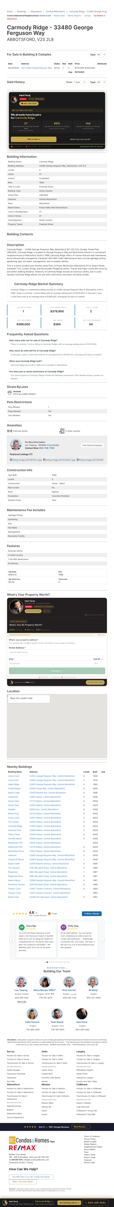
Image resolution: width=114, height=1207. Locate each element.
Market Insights (90, 1142)
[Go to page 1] (45, 962)
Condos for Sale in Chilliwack (88, 1092)
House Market (89, 1149)
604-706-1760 (46, 448)
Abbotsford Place (16, 851)
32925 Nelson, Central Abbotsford (45, 843)
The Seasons (14, 868)
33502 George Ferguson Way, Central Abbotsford (52, 776)
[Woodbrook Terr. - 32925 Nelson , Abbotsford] (102, 843)
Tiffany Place (14, 834)
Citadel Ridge (14, 788)
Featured (87, 1160)
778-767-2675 (45, 998)
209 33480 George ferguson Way (36, 68)
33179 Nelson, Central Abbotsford (45, 847)
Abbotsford (36, 11)
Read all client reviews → (57, 968)
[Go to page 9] (60, 962)
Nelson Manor (14, 880)
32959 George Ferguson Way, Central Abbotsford (52, 855)
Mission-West (47, 1103)
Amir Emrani (69, 990)
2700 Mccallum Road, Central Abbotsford (48, 868)
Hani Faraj (81, 1022)
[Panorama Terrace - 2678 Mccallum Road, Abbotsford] (102, 884)
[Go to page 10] (62, 962)
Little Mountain (83, 1107)
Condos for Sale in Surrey (18, 1059)
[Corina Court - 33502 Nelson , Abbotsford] (102, 817)
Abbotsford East (14, 1106)
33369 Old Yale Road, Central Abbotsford (48, 897)
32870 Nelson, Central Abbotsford (45, 851)
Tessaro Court (14, 888)
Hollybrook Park (15, 847)
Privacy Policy (90, 1139)
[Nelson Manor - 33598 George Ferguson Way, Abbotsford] (102, 880)
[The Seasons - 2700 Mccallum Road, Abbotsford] (102, 868)
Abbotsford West (14, 1113)
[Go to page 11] (64, 962)
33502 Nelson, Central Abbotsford (45, 817)
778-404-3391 (33, 1029)
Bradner (10, 1110)
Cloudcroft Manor (16, 859)
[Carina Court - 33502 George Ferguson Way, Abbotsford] (102, 776)
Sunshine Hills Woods (51, 1078)
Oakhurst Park (14, 830)
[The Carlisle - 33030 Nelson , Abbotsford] (102, 822)
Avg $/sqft (12, 572)
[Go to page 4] (51, 962)
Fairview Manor (15, 838)
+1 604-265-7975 (16, 1160)
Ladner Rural (47, 1070)
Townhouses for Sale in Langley (90, 1063)
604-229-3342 (34, 611)
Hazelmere (11, 1078)
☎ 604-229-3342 (29, 103)
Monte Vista (13, 897)
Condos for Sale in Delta (52, 1059)
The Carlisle (13, 822)
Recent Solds (89, 1163)
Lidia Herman (32, 1022)
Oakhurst (12, 855)
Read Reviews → (81, 1127)
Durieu (44, 1114)
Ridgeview (13, 872)
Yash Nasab (57, 1022)
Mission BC (46, 1107)
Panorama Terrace (16, 884)
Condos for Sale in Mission (53, 1092)
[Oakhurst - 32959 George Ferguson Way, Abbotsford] (102, 855)
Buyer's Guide (89, 1157)
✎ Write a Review (91, 914)
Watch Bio (21, 1001)
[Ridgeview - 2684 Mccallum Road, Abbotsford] (102, 872)
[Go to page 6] (55, 962)
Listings (87, 15)
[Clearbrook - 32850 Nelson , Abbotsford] (102, 797)
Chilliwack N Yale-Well (85, 1114)
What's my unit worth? (80, 139)
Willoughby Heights (84, 1070)
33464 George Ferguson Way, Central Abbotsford (52, 780)
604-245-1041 (22, 998)
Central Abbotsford (55, 11)
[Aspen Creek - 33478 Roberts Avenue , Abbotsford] (102, 863)
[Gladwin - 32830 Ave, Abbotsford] (102, 809)
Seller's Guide (89, 1155)
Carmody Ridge (15, 826)
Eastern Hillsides (83, 1103)
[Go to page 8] (59, 962)
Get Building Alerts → (69, 1203)
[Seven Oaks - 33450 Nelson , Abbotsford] (102, 805)
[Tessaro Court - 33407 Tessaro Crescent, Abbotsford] (102, 888)
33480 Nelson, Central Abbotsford (45, 826)
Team (86, 1152)
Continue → (57, 671)
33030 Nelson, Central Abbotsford (45, 822)
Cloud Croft (13, 780)
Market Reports (74, 15)
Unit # (98, 659)
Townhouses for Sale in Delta (54, 1063)
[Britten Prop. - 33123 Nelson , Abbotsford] (102, 813)
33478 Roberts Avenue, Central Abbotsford (49, 863)
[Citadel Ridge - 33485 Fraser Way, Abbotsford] (102, 788)
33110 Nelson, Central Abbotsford (44, 801)
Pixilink (22, 1163)
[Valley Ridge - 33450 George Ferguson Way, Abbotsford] (102, 784)
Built (60, 572)
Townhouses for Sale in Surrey (20, 1063)
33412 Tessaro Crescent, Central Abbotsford (49, 893)
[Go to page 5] (53, 962)
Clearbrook (13, 797)
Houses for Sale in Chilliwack (88, 1088)
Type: (93, 54)
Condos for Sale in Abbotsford (20, 1092)
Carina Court (13, 776)
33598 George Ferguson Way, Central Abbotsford (52, 880)
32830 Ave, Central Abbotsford (43, 809)
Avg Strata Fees (14, 579)
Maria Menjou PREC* (45, 990)
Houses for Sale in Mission (53, 1088)
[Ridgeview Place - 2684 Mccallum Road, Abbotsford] (102, 876)
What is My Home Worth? (23, 1182)
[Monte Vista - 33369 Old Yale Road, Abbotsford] (102, 897)
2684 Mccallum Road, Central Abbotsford (48, 872)
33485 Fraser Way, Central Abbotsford (47, 788)
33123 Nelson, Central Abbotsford (45, 813)
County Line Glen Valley (86, 1081)
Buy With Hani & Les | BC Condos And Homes (31, 1177)
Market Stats (59, 15)
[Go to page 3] (49, 962)
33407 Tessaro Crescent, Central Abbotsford (49, 888)
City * (11, 659)
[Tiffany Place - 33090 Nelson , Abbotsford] (102, 834)
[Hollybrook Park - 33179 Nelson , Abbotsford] (102, 847)
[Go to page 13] (68, 962)
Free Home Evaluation (92, 445)
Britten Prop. (13, 813)
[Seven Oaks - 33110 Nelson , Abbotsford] (102, 801)
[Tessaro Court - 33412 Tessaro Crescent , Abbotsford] (102, 893)
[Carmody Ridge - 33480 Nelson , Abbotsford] (102, 826)
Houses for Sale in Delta (52, 1055)
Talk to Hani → (33, 139)
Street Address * (17, 647)
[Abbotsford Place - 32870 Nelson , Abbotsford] (102, 851)
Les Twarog (21, 990)
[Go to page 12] (66, 962)
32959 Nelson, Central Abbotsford (45, 830)
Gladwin (11, 809)
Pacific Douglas (13, 1070)
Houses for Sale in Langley (88, 1055)
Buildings (21, 11)
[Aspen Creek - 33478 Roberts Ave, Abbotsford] (102, 792)
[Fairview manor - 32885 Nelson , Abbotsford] (102, 838)
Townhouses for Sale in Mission (55, 1096)
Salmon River (82, 1074)
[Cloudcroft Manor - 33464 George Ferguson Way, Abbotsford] (102, 859)
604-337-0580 (94, 998)
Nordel (45, 1081)
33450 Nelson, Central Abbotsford (45, 805)
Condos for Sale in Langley (88, 1059)
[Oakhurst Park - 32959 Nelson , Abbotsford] (102, 830)
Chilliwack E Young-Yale (86, 1110)
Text (47, 611)
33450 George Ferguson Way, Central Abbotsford (52, 784)
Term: (69, 82)
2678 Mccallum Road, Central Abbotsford (48, 884)
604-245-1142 (69, 998)
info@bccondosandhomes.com (36, 1160)
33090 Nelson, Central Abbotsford (45, 834)
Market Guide (45, 15)
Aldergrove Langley (84, 1078)
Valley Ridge (13, 784)
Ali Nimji (93, 990)
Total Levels (62, 579)
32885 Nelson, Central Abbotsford (45, 838)
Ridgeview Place (15, 876)
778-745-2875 (57, 1029)
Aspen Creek (14, 792)
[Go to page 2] (47, 962)
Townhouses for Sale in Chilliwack (91, 1096)
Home (10, 11)
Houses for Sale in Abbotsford (20, 1088)
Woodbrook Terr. (15, 843)
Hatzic (44, 1110)
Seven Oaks (13, 801)
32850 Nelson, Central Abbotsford (45, 797)
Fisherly (30, 1163)
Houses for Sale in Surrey (18, 1055)
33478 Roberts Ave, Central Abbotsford (47, 792)
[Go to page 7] (57, 962)
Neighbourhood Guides (93, 1147)
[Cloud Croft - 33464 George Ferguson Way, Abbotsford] (102, 780)
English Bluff (47, 1074)
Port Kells (11, 1081)
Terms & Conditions (92, 1136)
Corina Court (13, 817)
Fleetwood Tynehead (16, 1074)
